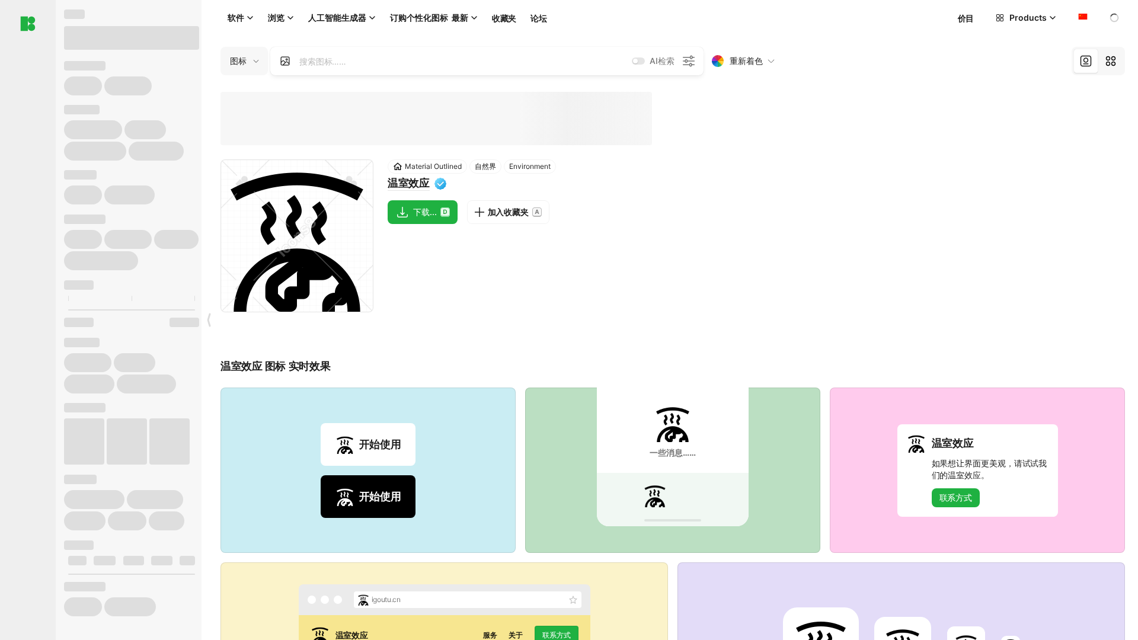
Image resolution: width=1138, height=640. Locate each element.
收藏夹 (504, 18)
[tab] (1086, 61)
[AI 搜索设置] (688, 61)
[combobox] (1081, 17)
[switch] (638, 61)
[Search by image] (285, 61)
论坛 (538, 18)
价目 (966, 18)
